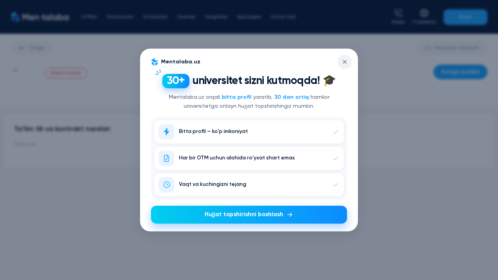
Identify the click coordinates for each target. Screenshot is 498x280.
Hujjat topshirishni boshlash (244, 214)
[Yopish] (345, 62)
